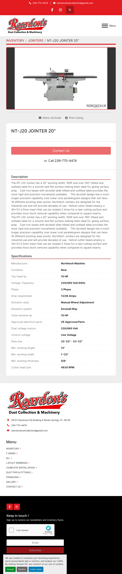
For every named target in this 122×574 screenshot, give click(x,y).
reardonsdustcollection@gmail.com (75, 3)
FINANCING (12, 477)
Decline (22, 569)
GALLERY (11, 481)
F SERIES (11, 453)
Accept (10, 569)
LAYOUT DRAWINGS (16, 462)
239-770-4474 (40, 3)
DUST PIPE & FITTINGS (18, 472)
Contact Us (61, 151)
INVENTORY (12, 448)
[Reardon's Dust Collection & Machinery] (37, 402)
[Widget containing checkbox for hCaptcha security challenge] (30, 530)
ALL (8, 458)
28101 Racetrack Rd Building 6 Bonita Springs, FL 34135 (40, 420)
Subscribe (35, 550)
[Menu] (105, 26)
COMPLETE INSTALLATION (20, 467)
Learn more (36, 569)
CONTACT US (13, 486)
